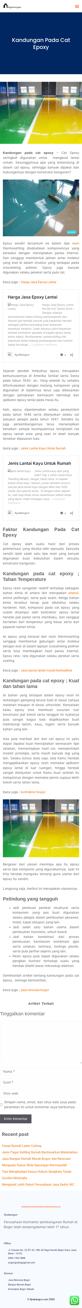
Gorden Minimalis (14, 1178)
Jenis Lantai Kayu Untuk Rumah (43, 448)
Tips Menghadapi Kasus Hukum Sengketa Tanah (36, 1171)
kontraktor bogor (33, 792)
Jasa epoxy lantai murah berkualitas (46, 670)
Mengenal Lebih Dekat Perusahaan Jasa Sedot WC (38, 1184)
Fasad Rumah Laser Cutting (21, 1146)
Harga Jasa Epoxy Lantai (38, 282)
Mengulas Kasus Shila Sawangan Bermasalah (34, 1165)
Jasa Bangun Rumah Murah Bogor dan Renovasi (36, 1159)
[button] (77, 6)
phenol (73, 593)
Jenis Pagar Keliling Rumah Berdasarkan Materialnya (39, 1152)
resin (75, 243)
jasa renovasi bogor (35, 990)
